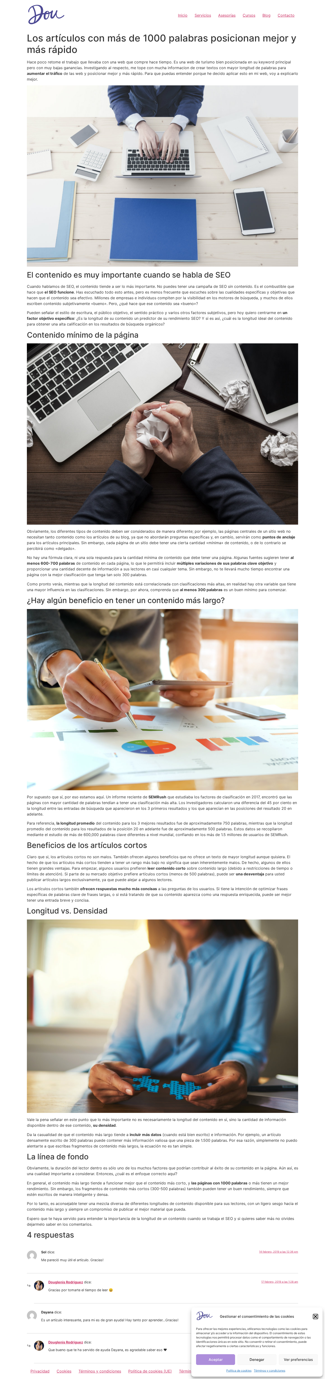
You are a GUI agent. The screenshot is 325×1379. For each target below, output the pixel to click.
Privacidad (39, 1371)
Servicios (203, 15)
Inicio (182, 15)
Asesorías (227, 15)
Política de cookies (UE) (150, 1371)
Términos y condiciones (269, 1370)
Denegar (257, 1359)
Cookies (64, 1371)
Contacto (286, 15)
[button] (315, 1316)
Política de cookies (238, 1370)
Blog (266, 15)
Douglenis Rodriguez (65, 1282)
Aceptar (216, 1359)
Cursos (249, 15)
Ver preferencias (298, 1359)
